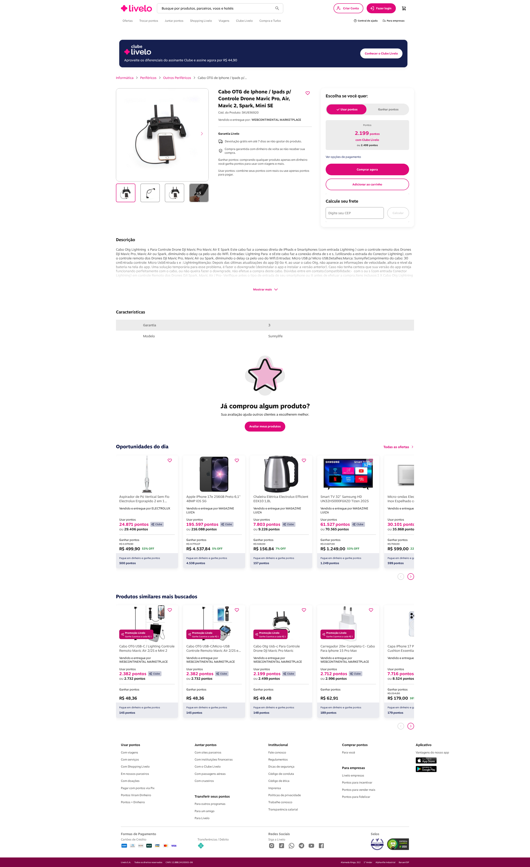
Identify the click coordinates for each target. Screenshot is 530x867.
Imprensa (274, 788)
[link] (136, 8)
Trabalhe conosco (280, 802)
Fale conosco (277, 752)
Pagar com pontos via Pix (137, 788)
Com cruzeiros (204, 780)
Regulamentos (278, 759)
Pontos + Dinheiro (133, 802)
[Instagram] (271, 846)
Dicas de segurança (281, 766)
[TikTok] (281, 846)
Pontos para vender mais (358, 789)
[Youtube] (311, 846)
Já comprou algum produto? (265, 406)
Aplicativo (423, 745)
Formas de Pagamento (138, 834)
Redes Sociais (279, 834)
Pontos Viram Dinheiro (136, 795)
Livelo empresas (353, 775)
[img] (398, 844)
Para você (348, 752)
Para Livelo (202, 818)
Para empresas (353, 768)
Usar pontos (130, 745)
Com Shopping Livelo (135, 766)
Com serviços (130, 759)
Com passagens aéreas (210, 773)
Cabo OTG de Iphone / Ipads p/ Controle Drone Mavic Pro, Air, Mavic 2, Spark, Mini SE (222, 78)
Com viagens (129, 752)
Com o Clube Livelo (208, 766)
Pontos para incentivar (357, 782)
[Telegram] (301, 846)
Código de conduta (281, 773)
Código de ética (278, 780)
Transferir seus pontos (212, 796)
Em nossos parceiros (135, 773)
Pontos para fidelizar (356, 796)
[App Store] (426, 760)
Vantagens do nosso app (432, 752)
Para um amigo (204, 811)
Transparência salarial (283, 809)
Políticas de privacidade (284, 795)
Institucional (278, 745)
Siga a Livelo (276, 839)
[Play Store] (426, 769)
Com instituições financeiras (214, 759)
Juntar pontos (206, 745)
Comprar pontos (355, 745)
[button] (215, 8)
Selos (375, 834)
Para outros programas (210, 803)
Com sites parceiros (208, 752)
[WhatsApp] (291, 846)
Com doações (130, 780)
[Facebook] (321, 846)
